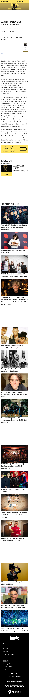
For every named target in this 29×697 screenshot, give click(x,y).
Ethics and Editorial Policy (8, 654)
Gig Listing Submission (7, 666)
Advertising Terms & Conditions (9, 657)
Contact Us (5, 669)
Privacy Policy (6, 648)
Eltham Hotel (16, 171)
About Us (5, 646)
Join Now (23, 149)
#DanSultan (15, 173)
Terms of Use (5, 651)
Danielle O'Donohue (18, 28)
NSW (26, 171)
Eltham (22, 171)
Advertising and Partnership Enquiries (11, 663)
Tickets (6, 174)
